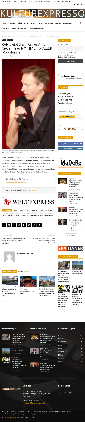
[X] (9, 225)
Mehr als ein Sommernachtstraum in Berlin (28, 291)
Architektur (67, 23)
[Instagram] (78, 4)
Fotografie (6, 28)
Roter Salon (48, 213)
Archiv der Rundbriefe (36, 28)
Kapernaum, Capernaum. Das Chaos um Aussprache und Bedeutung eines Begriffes (76, 183)
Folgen (79, 148)
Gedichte (34, 210)
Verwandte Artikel (9, 271)
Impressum (37, 1)
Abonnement (56, 1)
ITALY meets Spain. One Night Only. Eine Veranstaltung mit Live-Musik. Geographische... (18, 338)
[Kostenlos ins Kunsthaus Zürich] (78, 265)
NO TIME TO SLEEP (8, 213)
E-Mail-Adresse (63, 45)
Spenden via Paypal (66, 112)
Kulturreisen (48, 23)
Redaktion (65, 1)
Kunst (5, 23)
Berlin (28, 210)
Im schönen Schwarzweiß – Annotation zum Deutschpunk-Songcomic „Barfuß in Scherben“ (63, 300)
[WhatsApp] (19, 225)
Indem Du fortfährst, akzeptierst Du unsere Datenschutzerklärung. (67, 55)
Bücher (12, 23)
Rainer (18, 213)
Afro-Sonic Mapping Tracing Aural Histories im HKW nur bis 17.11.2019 (42, 241)
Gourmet (58, 23)
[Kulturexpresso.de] (42, 13)
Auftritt (22, 210)
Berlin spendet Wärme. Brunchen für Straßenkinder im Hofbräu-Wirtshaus (13, 241)
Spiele (40, 23)
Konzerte (61, 268)
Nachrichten (75, 268)
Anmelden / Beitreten (26, 1)
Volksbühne (24, 215)
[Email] (29, 225)
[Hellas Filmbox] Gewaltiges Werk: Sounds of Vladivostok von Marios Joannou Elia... (76, 197)
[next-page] (6, 300)
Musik (33, 23)
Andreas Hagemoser (10, 56)
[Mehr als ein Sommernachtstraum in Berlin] (28, 281)
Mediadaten (47, 1)
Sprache (10, 215)
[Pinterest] (14, 225)
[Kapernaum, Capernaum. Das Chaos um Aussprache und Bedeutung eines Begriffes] (62, 181)
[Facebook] (74, 4)
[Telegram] (81, 4)
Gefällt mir (78, 144)
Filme (26, 23)
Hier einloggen (28, 190)
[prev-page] (3, 300)
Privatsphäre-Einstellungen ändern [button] (59, 411)
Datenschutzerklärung (40, 411)
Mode (14, 28)
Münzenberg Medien (9, 418)
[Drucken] (34, 225)
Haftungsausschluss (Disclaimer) (21, 411)
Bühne (20, 23)
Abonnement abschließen (16, 182)
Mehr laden (70, 235)
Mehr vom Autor (24, 271)
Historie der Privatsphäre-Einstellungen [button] (14, 414)
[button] (80, 23)
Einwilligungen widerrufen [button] (36, 414)
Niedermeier (49, 210)
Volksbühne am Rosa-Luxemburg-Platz (41, 215)
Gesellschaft (22, 28)
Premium (9, 40)
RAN (41, 213)
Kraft (41, 210)
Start (3, 37)
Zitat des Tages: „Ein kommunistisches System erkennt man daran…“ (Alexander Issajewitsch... (75, 224)
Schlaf (4, 215)
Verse (17, 215)
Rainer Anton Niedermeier (29, 213)
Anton (15, 210)
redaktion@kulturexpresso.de (34, 403)
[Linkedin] (24, 225)
